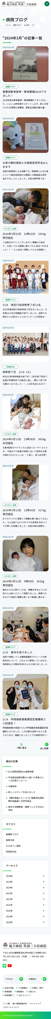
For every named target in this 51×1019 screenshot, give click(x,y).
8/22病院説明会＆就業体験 (20, 771)
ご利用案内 (22, 988)
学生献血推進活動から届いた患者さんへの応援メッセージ (26, 779)
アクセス (9, 979)
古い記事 (44, 748)
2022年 (9, 899)
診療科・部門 (37, 988)
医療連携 (8, 991)
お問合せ (32, 979)
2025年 (9, 881)
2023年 (9, 893)
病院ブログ (17, 25)
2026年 (9, 876)
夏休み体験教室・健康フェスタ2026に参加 (26, 808)
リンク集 (6, 1003)
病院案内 (20, 991)
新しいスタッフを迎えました (21, 792)
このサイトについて (11, 1007)
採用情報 (8, 995)
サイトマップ (35, 1003)
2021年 (9, 904)
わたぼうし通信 (13, 845)
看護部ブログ (12, 834)
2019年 (9, 916)
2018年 (9, 922)
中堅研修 (12, 786)
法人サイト (23, 995)
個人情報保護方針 (20, 1003)
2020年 (9, 910)
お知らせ (32, 991)
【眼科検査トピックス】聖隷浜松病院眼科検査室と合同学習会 (26, 799)
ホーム (8, 25)
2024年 (26, 25)
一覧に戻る (21, 747)
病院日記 (10, 840)
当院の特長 (9, 988)
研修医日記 (11, 851)
